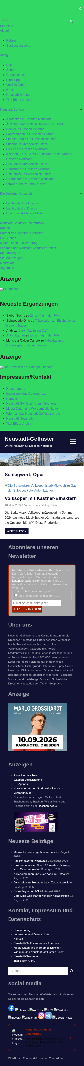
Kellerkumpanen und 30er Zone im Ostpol (39, 873)
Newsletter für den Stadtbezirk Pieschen (38, 788)
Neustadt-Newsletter (20, 418)
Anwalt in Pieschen (25, 775)
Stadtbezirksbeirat (18, 45)
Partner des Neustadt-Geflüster (21, 233)
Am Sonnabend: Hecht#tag (30, 860)
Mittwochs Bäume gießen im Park (34, 852)
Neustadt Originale (19, 94)
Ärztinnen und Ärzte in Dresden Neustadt (34, 124)
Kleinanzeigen (10, 253)
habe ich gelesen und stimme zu (38, 595)
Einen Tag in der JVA (44, 315)
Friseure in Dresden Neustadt (26, 144)
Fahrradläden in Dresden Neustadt (30, 134)
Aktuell (5, 30)
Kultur (10, 65)
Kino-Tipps (13, 80)
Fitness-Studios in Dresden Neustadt (31, 139)
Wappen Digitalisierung (28, 779)
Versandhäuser (23, 792)
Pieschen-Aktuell (48, 805)
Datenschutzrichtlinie (25, 580)
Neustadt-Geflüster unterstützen (22, 223)
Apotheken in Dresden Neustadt (28, 119)
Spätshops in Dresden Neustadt (28, 169)
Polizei (11, 40)
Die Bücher (8, 238)
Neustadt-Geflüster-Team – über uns (31, 403)
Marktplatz (7, 263)
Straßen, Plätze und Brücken (26, 184)
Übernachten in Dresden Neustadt (30, 179)
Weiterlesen (16, 531)
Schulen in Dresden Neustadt (26, 164)
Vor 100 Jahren (16, 84)
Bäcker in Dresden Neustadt (25, 129)
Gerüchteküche (16, 74)
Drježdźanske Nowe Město (25, 213)
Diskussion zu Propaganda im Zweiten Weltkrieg (43, 882)
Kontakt (5, 228)
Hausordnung (15, 388)
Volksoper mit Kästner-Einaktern (41, 498)
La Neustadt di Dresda (21, 208)
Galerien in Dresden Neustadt (26, 149)
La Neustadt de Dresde (22, 203)
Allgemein (7, 268)
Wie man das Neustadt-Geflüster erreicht (28, 248)
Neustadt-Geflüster (29, 439)
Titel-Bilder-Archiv (18, 99)
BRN (9, 89)
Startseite (6, 26)
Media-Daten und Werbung (19, 243)
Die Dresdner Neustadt (16, 193)
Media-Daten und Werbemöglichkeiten (33, 408)
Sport (10, 69)
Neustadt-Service (12, 109)
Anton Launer (15, 335)
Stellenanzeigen (11, 258)
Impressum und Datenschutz (26, 393)
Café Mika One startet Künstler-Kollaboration (41, 895)
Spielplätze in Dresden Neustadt (28, 174)
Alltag (4, 55)
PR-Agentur (21, 784)
